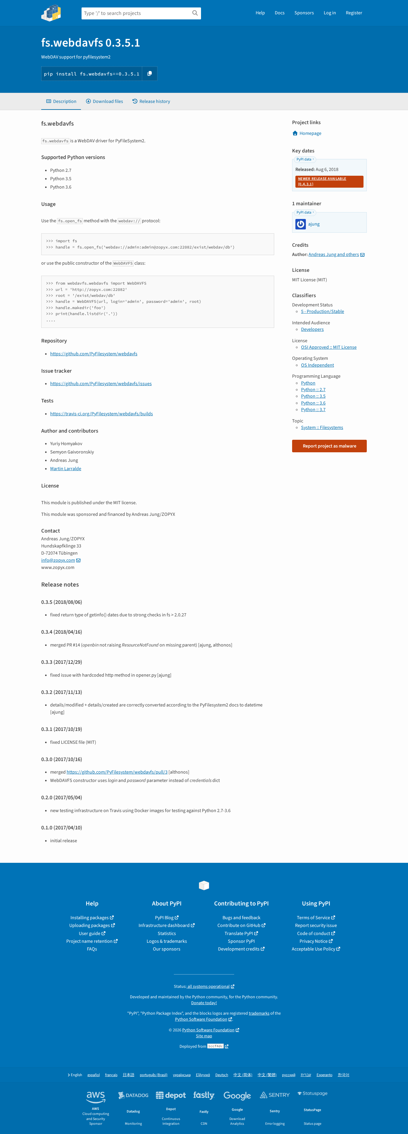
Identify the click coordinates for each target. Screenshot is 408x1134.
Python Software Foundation (201, 1019)
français (111, 1075)
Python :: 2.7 (313, 389)
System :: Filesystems (322, 427)
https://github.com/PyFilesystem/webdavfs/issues (101, 383)
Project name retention (89, 941)
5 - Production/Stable (322, 311)
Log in (330, 13)
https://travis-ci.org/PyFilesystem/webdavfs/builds (101, 414)
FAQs (92, 949)
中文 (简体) (243, 1075)
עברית (306, 1075)
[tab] (61, 101)
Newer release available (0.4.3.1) (322, 181)
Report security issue (316, 925)
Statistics (167, 933)
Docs (280, 13)
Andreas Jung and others (334, 254)
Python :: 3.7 (313, 409)
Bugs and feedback (241, 917)
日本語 (128, 1075)
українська (182, 1075)
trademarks (259, 1013)
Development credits (239, 949)
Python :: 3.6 (313, 403)
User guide (89, 933)
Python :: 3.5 (313, 396)
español (94, 1075)
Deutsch (221, 1075)
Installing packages (89, 917)
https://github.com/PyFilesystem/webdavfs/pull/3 (117, 772)
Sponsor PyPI (241, 941)
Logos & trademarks (167, 941)
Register (354, 13)
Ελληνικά (203, 1075)
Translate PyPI (239, 933)
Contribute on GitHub (238, 925)
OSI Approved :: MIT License (329, 347)
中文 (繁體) (267, 1075)
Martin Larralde (65, 468)
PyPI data (304, 159)
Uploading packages (89, 925)
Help (260, 13)
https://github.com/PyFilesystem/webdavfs (93, 354)
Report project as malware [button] (329, 446)
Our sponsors (166, 949)
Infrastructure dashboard (164, 925)
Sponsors (304, 13)
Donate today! (204, 1003)
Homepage (310, 133)
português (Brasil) (154, 1075)
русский (288, 1075)
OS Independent (317, 365)
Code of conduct (313, 933)
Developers (312, 329)
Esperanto (324, 1075)
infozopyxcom (58, 560)
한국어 (343, 1075)
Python (308, 383)
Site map (204, 1036)
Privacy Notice (314, 941)
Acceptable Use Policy (313, 949)
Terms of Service (313, 917)
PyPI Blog (164, 917)
